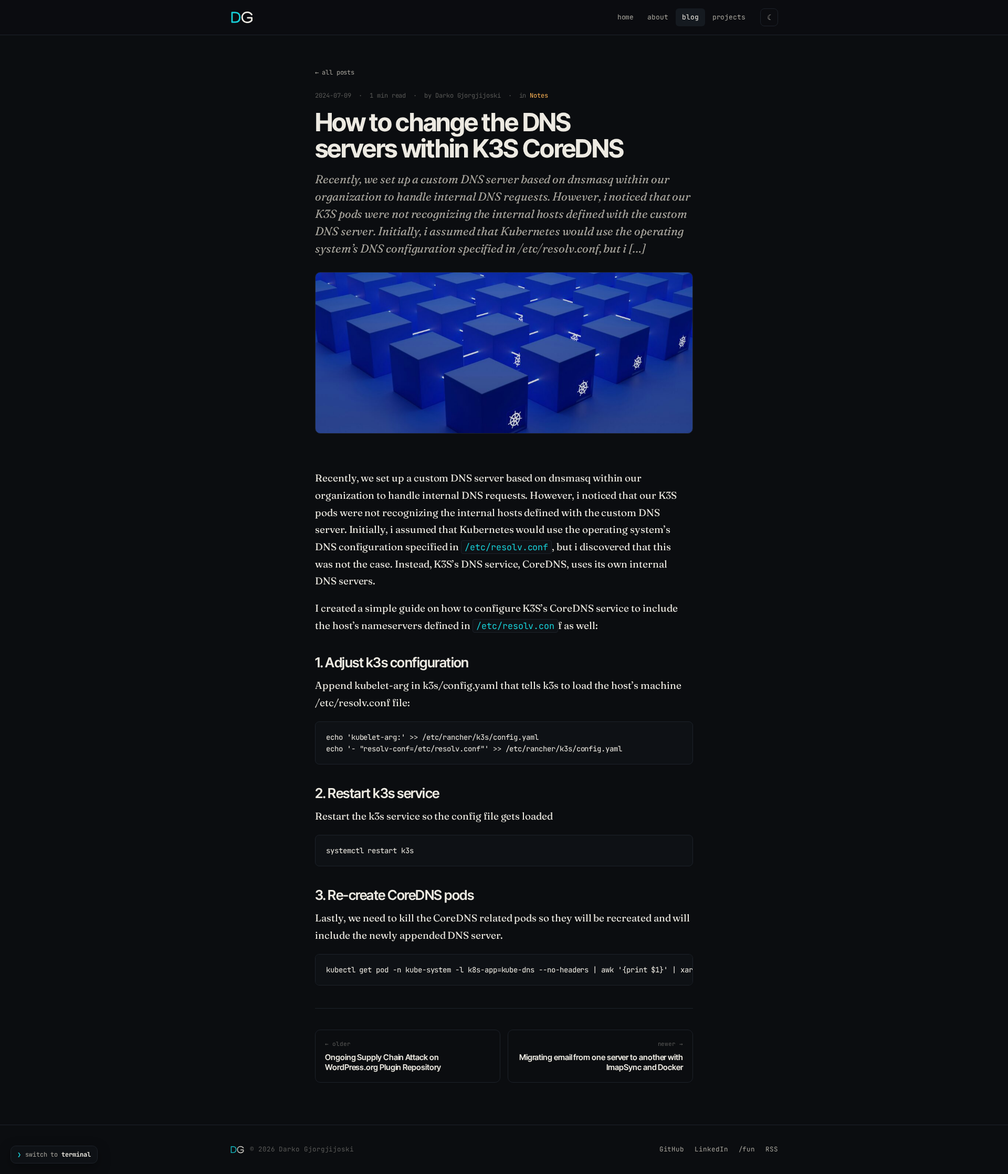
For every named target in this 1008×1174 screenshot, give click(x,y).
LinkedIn (711, 1149)
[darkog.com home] (242, 17)
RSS (771, 1149)
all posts (334, 72)
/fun (747, 1149)
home (625, 17)
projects (729, 17)
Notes (539, 95)
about (657, 17)
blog (690, 17)
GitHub (672, 1149)
